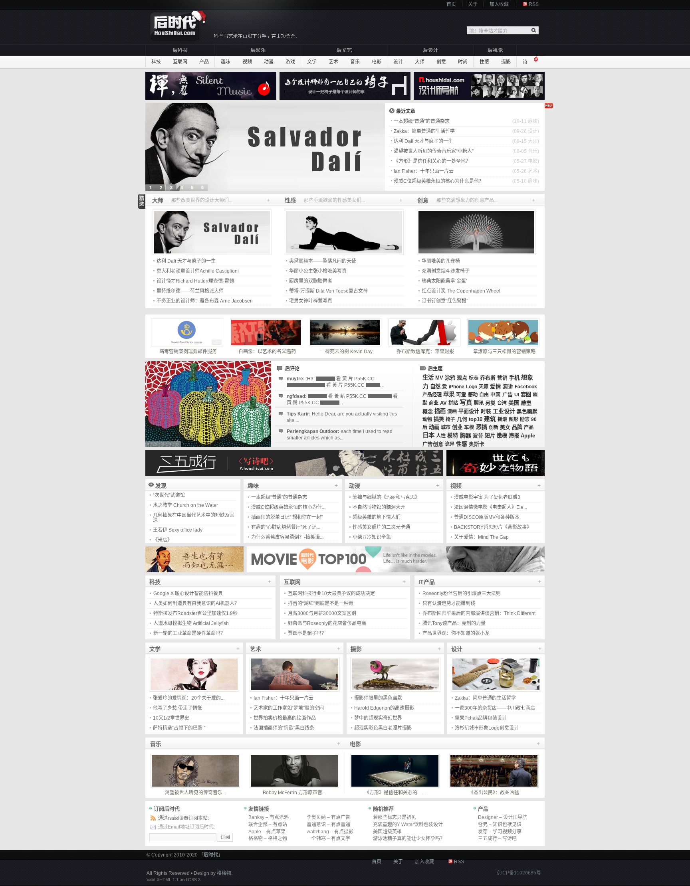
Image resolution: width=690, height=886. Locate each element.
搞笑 (439, 419)
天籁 (483, 387)
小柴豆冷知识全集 (372, 537)
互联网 (180, 62)
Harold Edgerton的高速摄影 (384, 708)
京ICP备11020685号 (518, 873)
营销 (502, 378)
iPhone (456, 387)
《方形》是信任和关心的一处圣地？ (432, 161)
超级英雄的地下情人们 (377, 517)
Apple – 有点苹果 (267, 832)
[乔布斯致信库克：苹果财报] (425, 332)
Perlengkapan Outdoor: (340, 435)
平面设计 (468, 411)
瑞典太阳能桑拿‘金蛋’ (444, 281)
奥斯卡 (476, 444)
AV (443, 403)
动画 (434, 427)
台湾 (502, 403)
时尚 (463, 62)
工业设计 (504, 411)
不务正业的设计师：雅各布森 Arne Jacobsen (205, 301)
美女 (505, 427)
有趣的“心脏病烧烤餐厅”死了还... (285, 527)
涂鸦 (450, 378)
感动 (473, 395)
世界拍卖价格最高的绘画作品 (285, 718)
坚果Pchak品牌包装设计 (481, 718)
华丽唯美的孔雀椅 (441, 261)
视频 (247, 62)
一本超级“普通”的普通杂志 (422, 121)
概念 (427, 411)
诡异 (449, 444)
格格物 (224, 873)
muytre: (335, 382)
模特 (452, 436)
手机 (514, 378)
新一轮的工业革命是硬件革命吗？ (189, 633)
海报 (514, 436)
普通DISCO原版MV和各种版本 (486, 517)
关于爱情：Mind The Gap (481, 537)
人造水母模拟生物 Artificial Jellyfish (191, 623)
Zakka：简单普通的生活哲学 (424, 131)
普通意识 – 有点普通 (328, 824)
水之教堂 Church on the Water (185, 495)
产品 (204, 62)
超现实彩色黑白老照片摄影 (383, 728)
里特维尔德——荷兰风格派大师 (190, 291)
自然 (435, 387)
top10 (475, 419)
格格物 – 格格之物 (267, 838)
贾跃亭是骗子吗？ (307, 633)
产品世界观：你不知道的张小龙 (456, 633)
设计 (398, 62)
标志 (473, 378)
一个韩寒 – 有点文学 (328, 838)
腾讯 (479, 403)
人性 (441, 436)
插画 (440, 411)
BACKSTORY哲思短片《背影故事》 (492, 527)
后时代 (211, 855)
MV (439, 378)
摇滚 (502, 419)
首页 (451, 4)
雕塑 (526, 403)
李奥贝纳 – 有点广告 (328, 817)
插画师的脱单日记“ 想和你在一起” (287, 517)
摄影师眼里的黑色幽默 (378, 698)
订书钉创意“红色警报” (445, 301)
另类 (490, 403)
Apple (528, 436)
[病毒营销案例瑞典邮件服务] (188, 332)
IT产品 (426, 582)
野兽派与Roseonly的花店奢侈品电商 (327, 623)
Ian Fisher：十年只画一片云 (424, 171)
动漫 (269, 62)
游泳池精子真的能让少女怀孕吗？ (409, 838)
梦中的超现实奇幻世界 (378, 718)
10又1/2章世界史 (171, 718)
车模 (469, 427)
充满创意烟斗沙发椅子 (446, 271)
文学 (312, 62)
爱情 (495, 387)
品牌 (517, 427)
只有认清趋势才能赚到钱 (448, 603)
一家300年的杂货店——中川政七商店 (495, 708)
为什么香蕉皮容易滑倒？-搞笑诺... (287, 537)
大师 (419, 62)
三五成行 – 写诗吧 (497, 838)
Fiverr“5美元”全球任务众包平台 (186, 540)
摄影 (506, 62)
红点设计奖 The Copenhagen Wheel (461, 291)
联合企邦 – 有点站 (267, 824)
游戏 (290, 62)
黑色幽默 (527, 411)
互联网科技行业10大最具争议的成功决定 (331, 593)
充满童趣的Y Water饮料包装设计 (408, 824)
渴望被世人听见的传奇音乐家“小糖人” (434, 151)
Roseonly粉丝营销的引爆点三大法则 (461, 593)
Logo (471, 387)
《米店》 (162, 530)
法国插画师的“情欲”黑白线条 (284, 728)
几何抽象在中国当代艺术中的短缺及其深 (193, 508)
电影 (376, 62)
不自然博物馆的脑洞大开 (379, 507)
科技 (156, 62)
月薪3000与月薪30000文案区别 (322, 613)
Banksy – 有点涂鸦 (268, 817)
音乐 (355, 62)
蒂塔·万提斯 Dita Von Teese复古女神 (328, 291)
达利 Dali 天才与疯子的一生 (423, 141)
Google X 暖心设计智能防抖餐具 (188, 593)
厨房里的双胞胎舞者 (310, 281)
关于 (473, 4)
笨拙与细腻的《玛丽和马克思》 (386, 497)
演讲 (508, 387)
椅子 (450, 419)
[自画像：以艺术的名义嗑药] (267, 332)
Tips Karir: (342, 417)
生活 (428, 377)
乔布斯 (488, 378)
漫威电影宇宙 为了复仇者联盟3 (487, 497)
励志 (524, 419)
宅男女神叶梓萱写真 (310, 301)
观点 (462, 378)
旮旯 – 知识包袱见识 (499, 824)
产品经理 (432, 395)
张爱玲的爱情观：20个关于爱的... (188, 698)
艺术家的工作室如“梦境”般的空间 (289, 708)
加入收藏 (499, 4)
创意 (441, 62)
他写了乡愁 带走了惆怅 (177, 708)
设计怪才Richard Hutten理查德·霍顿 (195, 281)
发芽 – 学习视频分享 (499, 832)
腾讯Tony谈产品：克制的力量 (454, 623)
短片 (490, 436)
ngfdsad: (342, 399)
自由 (484, 395)
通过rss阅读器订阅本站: (183, 818)
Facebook (526, 387)
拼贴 (453, 403)
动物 (427, 419)
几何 (462, 419)
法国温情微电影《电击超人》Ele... (490, 507)
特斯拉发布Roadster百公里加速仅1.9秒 (195, 613)
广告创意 (432, 444)
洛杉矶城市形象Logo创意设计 (487, 728)
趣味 (225, 62)
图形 (513, 419)
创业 (457, 427)
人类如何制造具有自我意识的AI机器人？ (196, 603)
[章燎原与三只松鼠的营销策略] (504, 332)
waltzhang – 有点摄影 (330, 832)
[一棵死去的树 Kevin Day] (346, 332)
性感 (484, 62)
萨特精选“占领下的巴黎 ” (179, 728)
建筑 (490, 419)
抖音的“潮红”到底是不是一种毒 (320, 603)
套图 (526, 395)
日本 (428, 435)
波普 (478, 436)
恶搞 (481, 427)
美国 (513, 402)
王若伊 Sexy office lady (177, 520)
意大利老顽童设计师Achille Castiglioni (198, 271)
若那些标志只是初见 (394, 817)
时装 (486, 411)
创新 (493, 427)
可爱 (461, 395)
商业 (433, 403)
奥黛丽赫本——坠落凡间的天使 (322, 261)
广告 (507, 395)
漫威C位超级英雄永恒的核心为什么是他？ (439, 181)
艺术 (333, 62)
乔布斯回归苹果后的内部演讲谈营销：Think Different (478, 613)
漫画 (452, 411)
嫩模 (502, 436)
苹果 (448, 394)
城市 (445, 427)
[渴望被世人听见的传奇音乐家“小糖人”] (265, 147)
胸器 (465, 435)
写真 (466, 402)
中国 (495, 395)
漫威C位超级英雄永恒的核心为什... (288, 507)
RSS (534, 4)
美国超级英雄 (387, 832)
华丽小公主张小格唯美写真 (318, 271)
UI (516, 395)
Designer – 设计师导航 (502, 817)
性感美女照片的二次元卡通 (381, 527)
